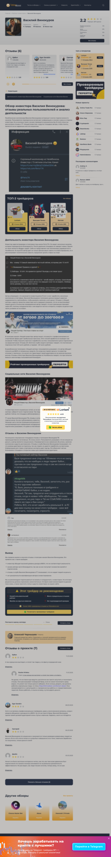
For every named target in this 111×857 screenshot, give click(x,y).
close (69, 408)
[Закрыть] (109, 838)
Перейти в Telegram (89, 846)
